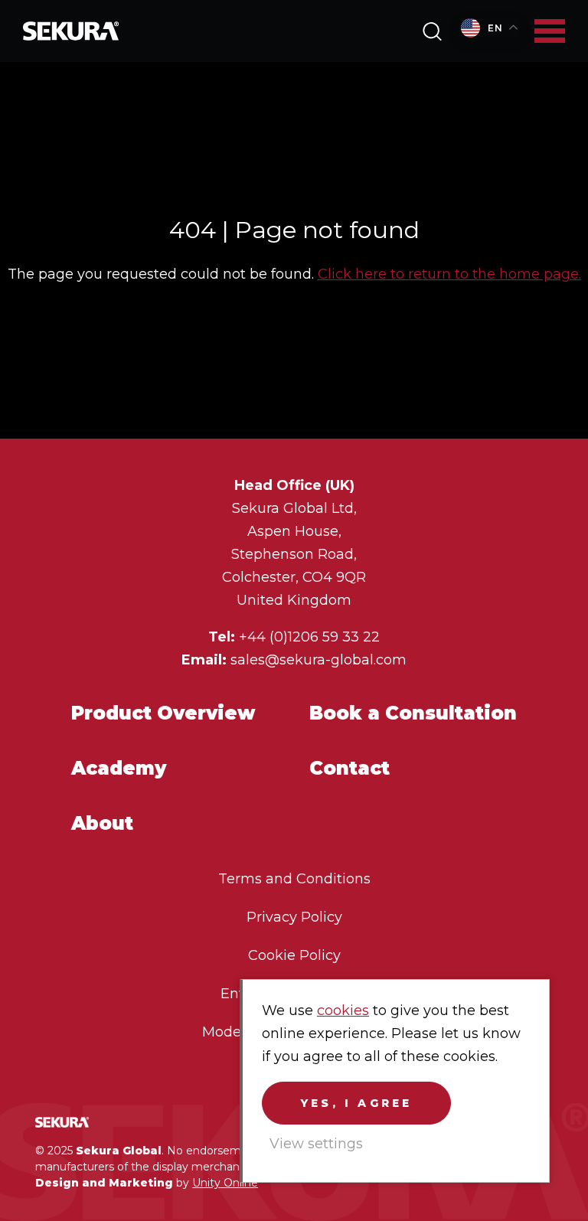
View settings (316, 1143)
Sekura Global (71, 31)
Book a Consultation (413, 713)
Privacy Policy (294, 917)
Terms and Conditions (294, 878)
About (102, 823)
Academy (118, 768)
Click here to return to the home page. (449, 274)
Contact (349, 768)
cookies (343, 1010)
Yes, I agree (356, 1103)
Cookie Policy (294, 955)
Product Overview (163, 713)
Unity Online (225, 1183)
